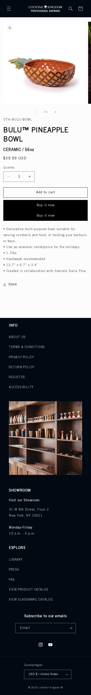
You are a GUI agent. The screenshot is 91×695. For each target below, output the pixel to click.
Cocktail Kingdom (50, 688)
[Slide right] (55, 112)
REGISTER (17, 377)
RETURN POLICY (21, 367)
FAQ (12, 579)
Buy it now (46, 205)
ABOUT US (17, 337)
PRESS (14, 569)
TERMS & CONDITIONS (27, 347)
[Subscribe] (71, 628)
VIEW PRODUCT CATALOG (28, 589)
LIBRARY (15, 559)
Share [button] (12, 284)
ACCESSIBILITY (21, 387)
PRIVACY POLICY (21, 357)
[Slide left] (36, 112)
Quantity (9, 167)
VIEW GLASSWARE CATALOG (31, 599)
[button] (9, 9)
